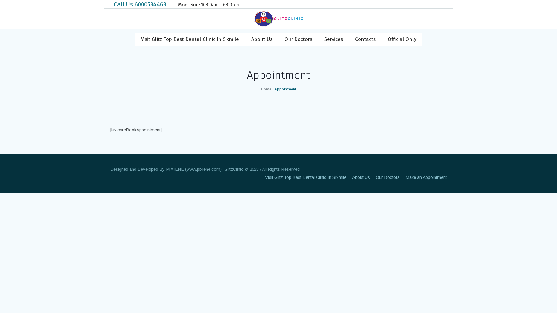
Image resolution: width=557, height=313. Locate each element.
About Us (361, 177)
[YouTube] (448, 4)
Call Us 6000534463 (140, 4)
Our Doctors (388, 177)
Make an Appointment (426, 177)
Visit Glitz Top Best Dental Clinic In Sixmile (305, 177)
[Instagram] (440, 4)
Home (266, 89)
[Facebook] (431, 4)
